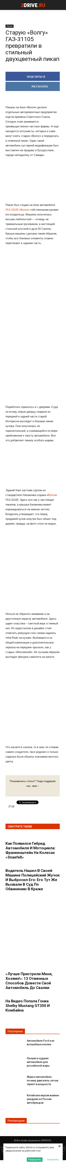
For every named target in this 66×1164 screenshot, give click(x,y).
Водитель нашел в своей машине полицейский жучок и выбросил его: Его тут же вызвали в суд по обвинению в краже (33, 879)
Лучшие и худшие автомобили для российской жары (38, 1062)
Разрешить (34, 1159)
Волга (51, 494)
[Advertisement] (32, 305)
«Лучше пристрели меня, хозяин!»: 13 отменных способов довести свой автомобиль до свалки (29, 981)
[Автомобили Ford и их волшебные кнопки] (15, 1044)
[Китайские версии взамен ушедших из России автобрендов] (15, 1098)
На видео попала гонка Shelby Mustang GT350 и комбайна (28, 1005)
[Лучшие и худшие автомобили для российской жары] (15, 1061)
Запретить (53, 1159)
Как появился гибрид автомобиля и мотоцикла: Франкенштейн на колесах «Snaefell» (30, 850)
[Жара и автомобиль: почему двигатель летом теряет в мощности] (15, 1080)
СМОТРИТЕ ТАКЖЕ (20, 826)
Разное (9, 26)
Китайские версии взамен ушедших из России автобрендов (43, 1099)
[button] (61, 5)
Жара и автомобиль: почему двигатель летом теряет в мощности (42, 1080)
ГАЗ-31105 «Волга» (17, 209)
